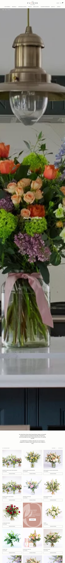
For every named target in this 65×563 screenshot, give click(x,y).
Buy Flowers (7, 6)
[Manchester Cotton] (53, 485)
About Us (53, 6)
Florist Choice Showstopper (29, 470)
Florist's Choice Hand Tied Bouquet (9, 470)
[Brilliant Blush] (53, 538)
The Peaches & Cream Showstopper (50, 470)
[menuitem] (7, 7)
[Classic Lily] (12, 538)
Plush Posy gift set (27, 549)
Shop (5, 9)
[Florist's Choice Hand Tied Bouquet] (12, 459)
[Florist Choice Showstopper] (32, 459)
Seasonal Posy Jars (27, 496)
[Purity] (53, 512)
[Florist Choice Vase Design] (12, 485)
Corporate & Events (22, 6)
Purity (44, 523)
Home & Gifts (36, 6)
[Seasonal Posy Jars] (32, 485)
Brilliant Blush (46, 549)
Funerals (30, 6)
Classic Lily (4, 549)
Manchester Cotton (47, 496)
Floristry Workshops (45, 6)
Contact (58, 6)
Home (3, 9)
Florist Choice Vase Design (7, 496)
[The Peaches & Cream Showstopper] (53, 459)
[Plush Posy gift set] (32, 538)
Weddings (14, 6)
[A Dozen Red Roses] (12, 512)
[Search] (60, 3)
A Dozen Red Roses (6, 523)
